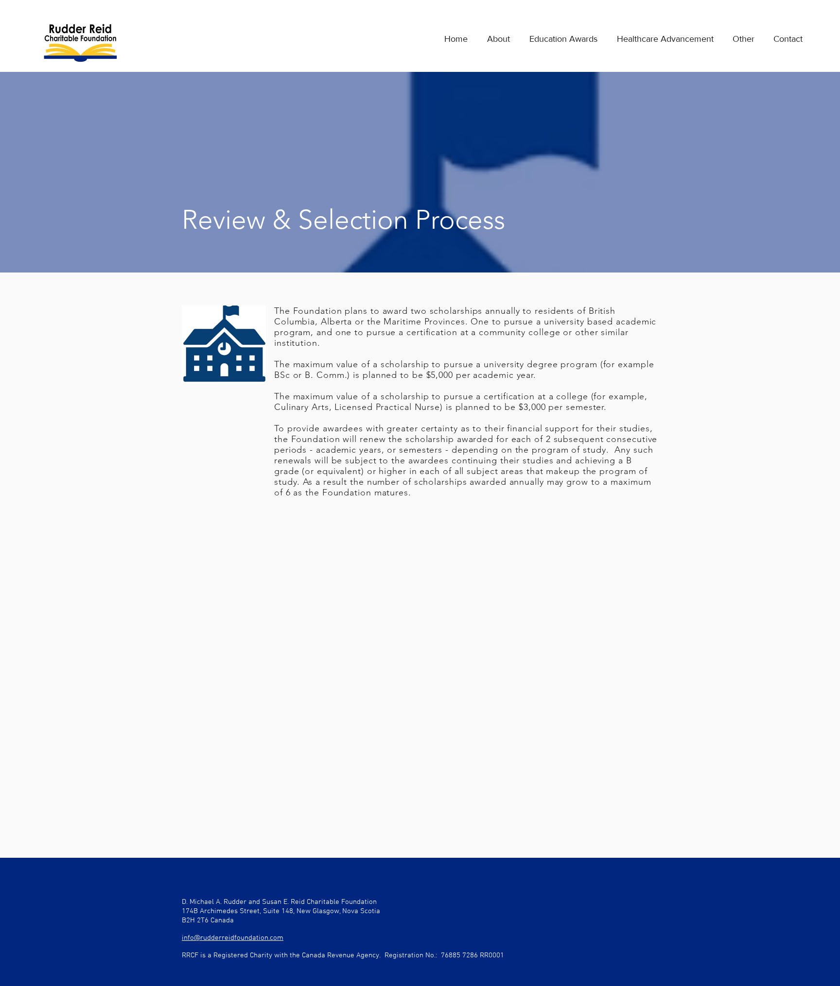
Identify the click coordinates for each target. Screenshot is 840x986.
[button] (558, 39)
